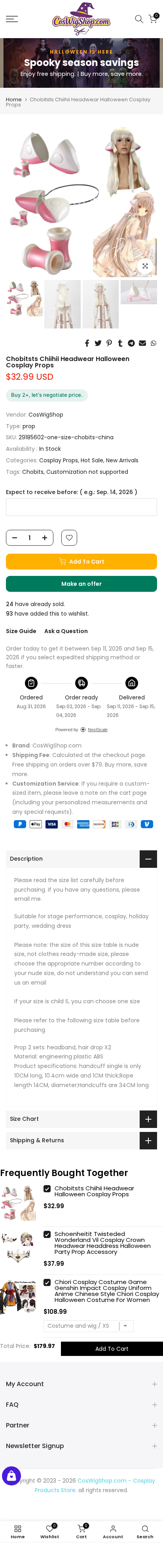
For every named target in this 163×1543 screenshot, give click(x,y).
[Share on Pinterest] (109, 343)
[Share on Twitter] (98, 343)
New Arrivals (122, 460)
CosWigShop (45, 415)
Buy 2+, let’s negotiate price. (47, 395)
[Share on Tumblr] (120, 343)
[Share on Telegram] (131, 343)
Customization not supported (87, 472)
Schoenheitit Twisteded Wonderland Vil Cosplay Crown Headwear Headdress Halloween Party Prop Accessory (103, 1243)
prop (29, 426)
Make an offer (89, 586)
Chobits (33, 472)
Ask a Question (66, 631)
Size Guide (21, 631)
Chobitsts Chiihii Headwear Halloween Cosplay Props (94, 1191)
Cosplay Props (58, 460)
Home (14, 99)
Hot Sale (92, 460)
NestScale (98, 729)
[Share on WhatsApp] (153, 343)
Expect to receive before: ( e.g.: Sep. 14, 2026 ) (71, 492)
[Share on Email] (142, 343)
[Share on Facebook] (87, 343)
